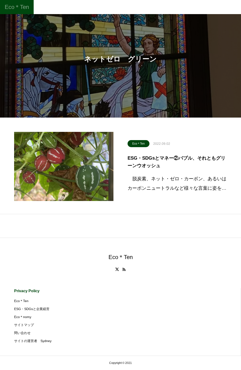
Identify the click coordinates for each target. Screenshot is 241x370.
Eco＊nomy (22, 317)
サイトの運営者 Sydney (33, 341)
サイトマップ (24, 325)
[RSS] (124, 269)
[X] (117, 269)
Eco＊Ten (138, 143)
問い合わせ (22, 333)
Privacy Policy (27, 291)
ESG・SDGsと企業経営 (31, 309)
